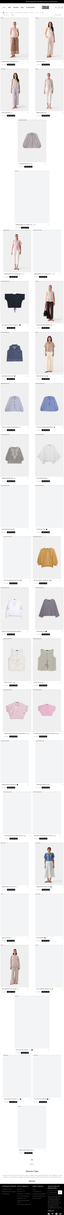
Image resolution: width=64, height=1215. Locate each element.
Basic (7, 12)
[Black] (46, 631)
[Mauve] (34, 224)
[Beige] (24, 835)
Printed (12, 12)
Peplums (32, 12)
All (3, 12)
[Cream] (46, 61)
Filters (12, 14)
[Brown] (31, 163)
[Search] (56, 7)
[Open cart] (62, 7)
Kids (22, 7)
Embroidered (18, 12)
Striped (41, 12)
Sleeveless (25, 12)
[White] (36, 224)
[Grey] (11, 112)
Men (9, 7)
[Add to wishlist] (28, 62)
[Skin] (17, 886)
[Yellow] (33, 224)
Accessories (30, 7)
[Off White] (18, 61)
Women (15, 7)
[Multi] (45, 938)
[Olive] (14, 682)
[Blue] (14, 376)
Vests (37, 12)
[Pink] (27, 733)
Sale (4, 7)
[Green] (47, 112)
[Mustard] (21, 580)
